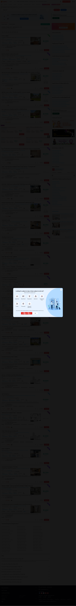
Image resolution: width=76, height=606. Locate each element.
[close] (61, 290)
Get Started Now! (25, 313)
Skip (35, 313)
